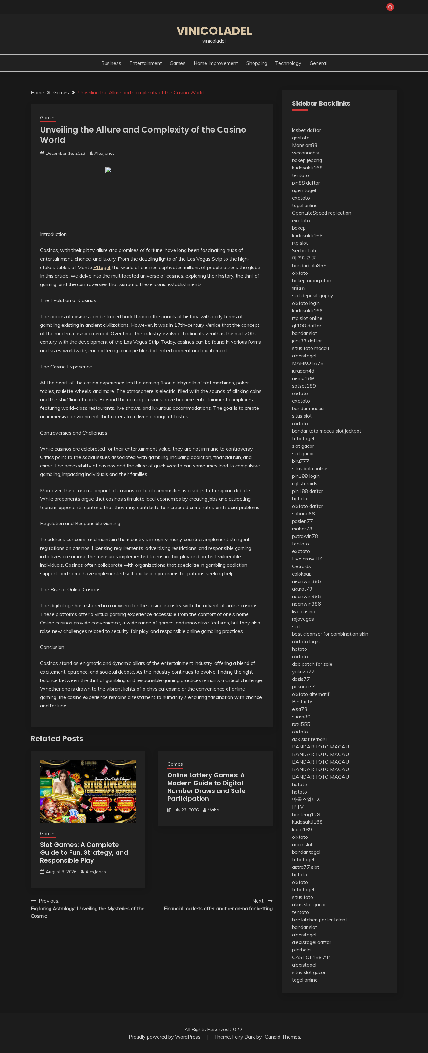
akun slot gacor (309, 904)
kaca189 (302, 829)
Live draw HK (307, 558)
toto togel (303, 438)
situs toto (302, 897)
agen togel (304, 190)
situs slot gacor (309, 972)
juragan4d (303, 371)
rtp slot (300, 243)
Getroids (301, 566)
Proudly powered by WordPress (165, 1037)
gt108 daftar (306, 325)
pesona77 (303, 686)
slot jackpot (348, 431)
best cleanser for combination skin (330, 634)
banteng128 (306, 814)
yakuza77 (303, 671)
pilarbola (301, 949)
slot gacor (303, 446)
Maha (213, 810)
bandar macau (308, 408)
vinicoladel (214, 31)
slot (296, 626)
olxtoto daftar (307, 506)
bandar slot (304, 333)
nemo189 (303, 378)
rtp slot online (307, 318)
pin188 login (306, 476)
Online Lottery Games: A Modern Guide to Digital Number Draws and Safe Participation (206, 787)
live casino (303, 611)
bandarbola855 (309, 265)
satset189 (304, 386)
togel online (305, 205)
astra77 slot (305, 867)
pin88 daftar (306, 183)
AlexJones (104, 153)
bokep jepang (307, 160)
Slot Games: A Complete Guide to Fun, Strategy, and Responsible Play (84, 852)
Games (177, 63)
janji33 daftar (307, 340)
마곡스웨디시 (307, 799)
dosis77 (301, 679)
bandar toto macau (313, 431)
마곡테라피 (304, 258)
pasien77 (302, 521)
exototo (301, 198)
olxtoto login (306, 303)
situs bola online (309, 468)
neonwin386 (306, 581)
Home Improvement (216, 63)
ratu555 (301, 724)
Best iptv (302, 701)
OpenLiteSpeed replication (321, 213)
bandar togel (306, 852)
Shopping (256, 63)
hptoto (299, 498)
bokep (299, 228)
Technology (288, 63)
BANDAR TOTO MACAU (320, 746)
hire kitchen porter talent (319, 919)
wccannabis (305, 152)
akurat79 (302, 589)
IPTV (298, 807)
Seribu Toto (305, 250)
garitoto (301, 137)
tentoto (300, 175)
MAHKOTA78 (308, 363)
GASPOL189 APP (313, 957)
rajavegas (303, 619)
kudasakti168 (307, 167)
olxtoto (300, 273)
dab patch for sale (312, 664)
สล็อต (298, 288)
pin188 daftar (307, 491)
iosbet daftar (306, 130)
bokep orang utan (311, 280)
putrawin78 (305, 536)
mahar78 (302, 528)
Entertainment (145, 63)
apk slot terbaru (309, 739)
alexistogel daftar (311, 942)
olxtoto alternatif (311, 694)
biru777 (300, 461)
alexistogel (304, 355)
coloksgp (302, 574)
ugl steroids (304, 483)
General (318, 63)
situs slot (302, 416)
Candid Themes (282, 1037)
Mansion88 (304, 145)
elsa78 (299, 709)
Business (111, 63)
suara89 (301, 716)
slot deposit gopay (312, 295)
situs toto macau (310, 348)
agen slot (302, 844)
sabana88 (303, 513)
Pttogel (101, 267)
